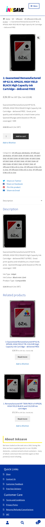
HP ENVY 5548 (35, 158)
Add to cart (21, 136)
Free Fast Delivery (13, 488)
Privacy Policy (12, 505)
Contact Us (11, 479)
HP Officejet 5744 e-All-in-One (20, 170)
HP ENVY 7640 (17, 164)
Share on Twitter (14, 181)
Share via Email (13, 190)
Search (22, 523)
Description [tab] (8, 200)
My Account (7, 523)
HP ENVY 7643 (28, 164)
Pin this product (14, 187)
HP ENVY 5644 (30, 161)
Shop (8, 474)
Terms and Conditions (15, 500)
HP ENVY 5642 (19, 161)
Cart (35, 520)
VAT (7, 514)
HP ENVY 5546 (23, 158)
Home (8, 19)
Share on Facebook (15, 184)
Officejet (19, 19)
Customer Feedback (14, 484)
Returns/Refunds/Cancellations (19, 509)
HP (13, 19)
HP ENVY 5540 (17, 155)
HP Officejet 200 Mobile (21, 153)
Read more (22, 357)
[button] (38, 38)
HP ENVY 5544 (12, 158)
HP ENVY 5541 (28, 155)
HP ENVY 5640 (8, 161)
